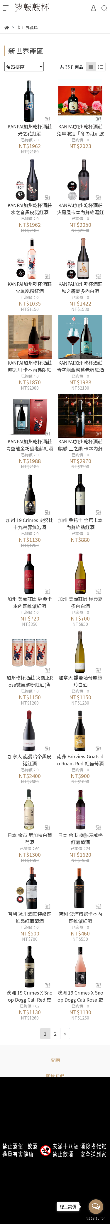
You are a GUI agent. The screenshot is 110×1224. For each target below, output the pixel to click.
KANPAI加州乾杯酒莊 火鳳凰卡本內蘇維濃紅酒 (80, 212)
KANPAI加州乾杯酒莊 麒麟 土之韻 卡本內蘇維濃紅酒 (80, 448)
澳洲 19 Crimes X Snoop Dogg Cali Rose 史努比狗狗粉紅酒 (80, 999)
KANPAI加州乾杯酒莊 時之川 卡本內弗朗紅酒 (30, 369)
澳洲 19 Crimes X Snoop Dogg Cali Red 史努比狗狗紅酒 (30, 999)
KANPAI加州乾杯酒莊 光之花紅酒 (30, 130)
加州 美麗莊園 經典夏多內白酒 (80, 602)
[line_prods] (101, 66)
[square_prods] (91, 66)
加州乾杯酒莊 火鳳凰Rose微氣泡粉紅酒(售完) (29, 684)
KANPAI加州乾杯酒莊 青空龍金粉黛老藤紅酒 (80, 366)
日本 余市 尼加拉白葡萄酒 (29, 838)
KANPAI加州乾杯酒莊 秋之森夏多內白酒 (80, 287)
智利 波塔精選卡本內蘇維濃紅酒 (80, 917)
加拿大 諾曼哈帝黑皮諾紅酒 (29, 760)
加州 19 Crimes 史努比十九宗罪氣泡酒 (29, 524)
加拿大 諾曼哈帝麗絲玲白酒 (80, 681)
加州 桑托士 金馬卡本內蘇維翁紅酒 (80, 524)
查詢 (55, 1059)
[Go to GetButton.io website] (96, 1218)
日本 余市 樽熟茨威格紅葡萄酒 (80, 838)
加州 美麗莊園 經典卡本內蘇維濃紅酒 (29, 602)
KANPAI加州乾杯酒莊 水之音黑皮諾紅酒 (30, 209)
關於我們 (55, 1076)
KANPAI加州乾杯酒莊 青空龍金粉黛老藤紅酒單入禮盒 (29, 448)
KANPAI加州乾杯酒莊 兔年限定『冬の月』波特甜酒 (80, 133)
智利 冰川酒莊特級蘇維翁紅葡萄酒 (29, 917)
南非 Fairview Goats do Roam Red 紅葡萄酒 (80, 760)
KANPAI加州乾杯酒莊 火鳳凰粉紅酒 (30, 287)
